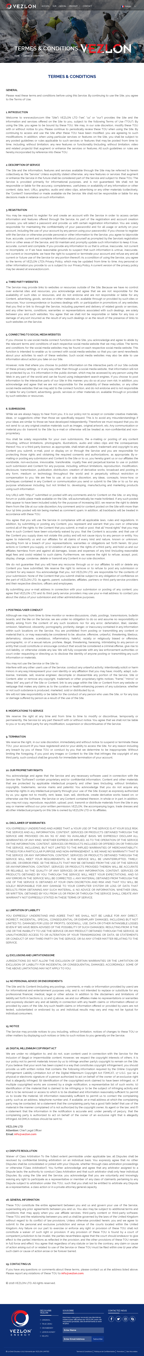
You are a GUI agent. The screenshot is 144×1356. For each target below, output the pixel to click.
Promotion (120, 1351)
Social (62, 6)
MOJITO (45, 1336)
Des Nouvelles (131, 1351)
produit (73, 6)
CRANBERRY (47, 1328)
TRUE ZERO (47, 1324)
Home (17, 56)
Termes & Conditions (84, 1351)
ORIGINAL (46, 1320)
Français (127, 6)
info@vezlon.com (25, 1134)
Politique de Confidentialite (104, 1351)
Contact (87, 6)
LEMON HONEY (48, 1332)
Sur (54, 6)
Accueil (46, 6)
